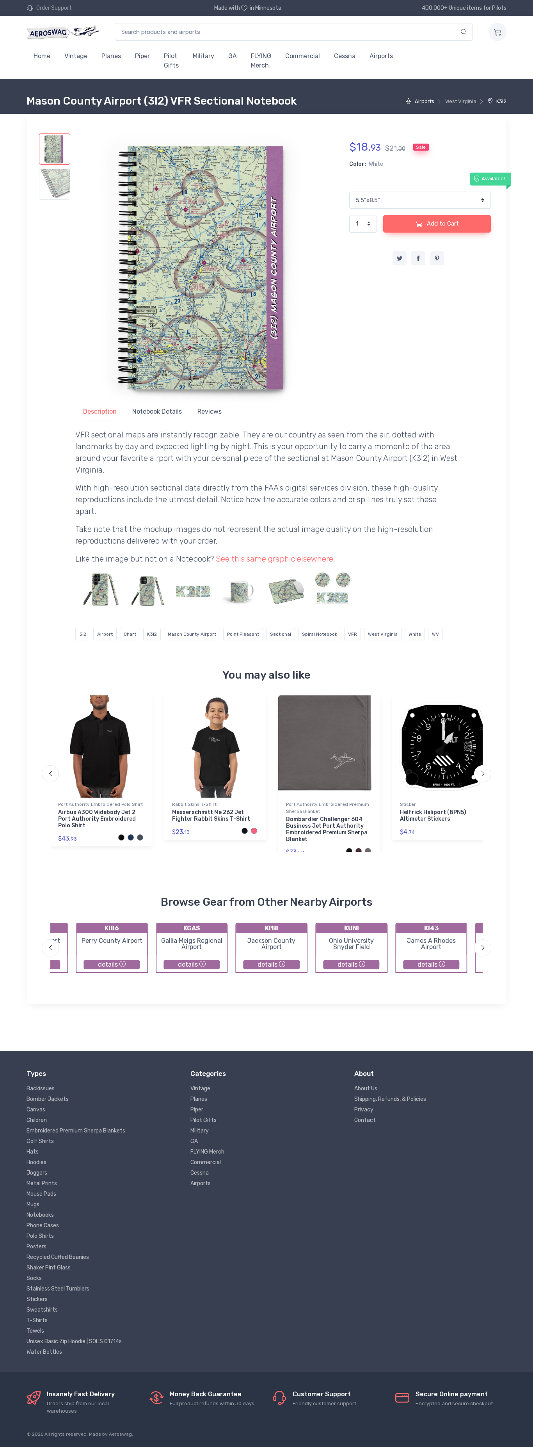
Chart (130, 634)
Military (203, 56)
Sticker (408, 804)
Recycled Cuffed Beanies (58, 1257)
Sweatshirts (42, 1310)
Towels (35, 1331)
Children (37, 1120)
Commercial (302, 56)
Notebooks (40, 1215)
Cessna (344, 56)
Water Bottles (44, 1352)
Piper (142, 56)
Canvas (36, 1109)
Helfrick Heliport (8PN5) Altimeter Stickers (433, 815)
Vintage (75, 56)
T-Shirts (37, 1320)
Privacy (363, 1109)
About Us (365, 1088)
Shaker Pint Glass (49, 1267)
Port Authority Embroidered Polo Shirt (100, 804)
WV (435, 634)
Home (42, 56)
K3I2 (500, 101)
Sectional (280, 634)
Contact (365, 1120)
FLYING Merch (261, 60)
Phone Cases (43, 1225)
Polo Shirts (40, 1236)
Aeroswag (120, 1434)
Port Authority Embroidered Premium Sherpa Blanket (327, 808)
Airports (381, 56)
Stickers (37, 1299)
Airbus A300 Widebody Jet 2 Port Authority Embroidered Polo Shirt (97, 819)
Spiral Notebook (319, 634)
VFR (352, 634)
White (415, 634)
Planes (111, 56)
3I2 (82, 634)
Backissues (41, 1088)
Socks (34, 1278)
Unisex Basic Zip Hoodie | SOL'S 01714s (74, 1341)
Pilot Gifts (171, 60)
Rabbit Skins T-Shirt (194, 804)
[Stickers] (193, 590)
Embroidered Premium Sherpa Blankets (76, 1130)
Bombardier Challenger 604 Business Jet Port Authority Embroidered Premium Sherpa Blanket (327, 829)
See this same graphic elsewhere (274, 559)
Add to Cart (442, 223)
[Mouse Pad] (286, 590)
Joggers (37, 1173)
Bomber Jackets (48, 1099)
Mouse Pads (41, 1194)
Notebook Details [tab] (157, 411)
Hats (33, 1151)
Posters (36, 1246)
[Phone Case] (101, 590)
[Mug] (240, 590)
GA (232, 56)
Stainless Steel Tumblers (58, 1288)
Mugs (33, 1204)
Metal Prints (42, 1183)
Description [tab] (100, 411)
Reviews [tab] (209, 411)
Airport (105, 634)
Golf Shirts (40, 1141)
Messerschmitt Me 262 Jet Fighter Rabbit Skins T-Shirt (211, 815)
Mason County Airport (192, 634)
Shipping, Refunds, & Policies (390, 1099)
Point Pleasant (243, 634)
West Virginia (383, 634)
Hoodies (36, 1162)
